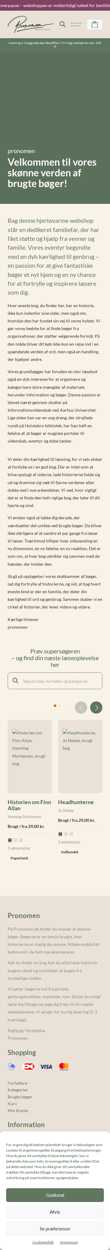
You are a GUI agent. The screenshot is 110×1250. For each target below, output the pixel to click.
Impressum (69, 1242)
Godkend (55, 1195)
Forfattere (17, 1083)
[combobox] (55, 680)
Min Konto (18, 1110)
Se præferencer (55, 1228)
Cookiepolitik (43, 1242)
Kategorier (18, 1089)
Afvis (55, 1212)
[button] (96, 707)
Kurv (12, 1103)
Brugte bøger (20, 1096)
